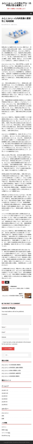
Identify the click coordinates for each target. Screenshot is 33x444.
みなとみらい (5, 413)
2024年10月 (5, 393)
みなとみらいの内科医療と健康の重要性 (12, 367)
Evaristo (15, 24)
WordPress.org (6, 435)
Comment (4, 314)
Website (4, 337)
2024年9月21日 (6, 24)
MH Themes (26, 442)
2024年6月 (4, 404)
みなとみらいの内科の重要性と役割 (11, 370)
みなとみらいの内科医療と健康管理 (11, 373)
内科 (3, 416)
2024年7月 (4, 402)
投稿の (5, 430)
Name (3, 327)
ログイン (4, 427)
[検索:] (16, 355)
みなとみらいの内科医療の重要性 (10, 376)
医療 (7, 282)
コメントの (6, 432)
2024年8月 (4, 399)
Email (3, 332)
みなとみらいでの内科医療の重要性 (11, 365)
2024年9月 (4, 396)
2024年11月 (5, 390)
